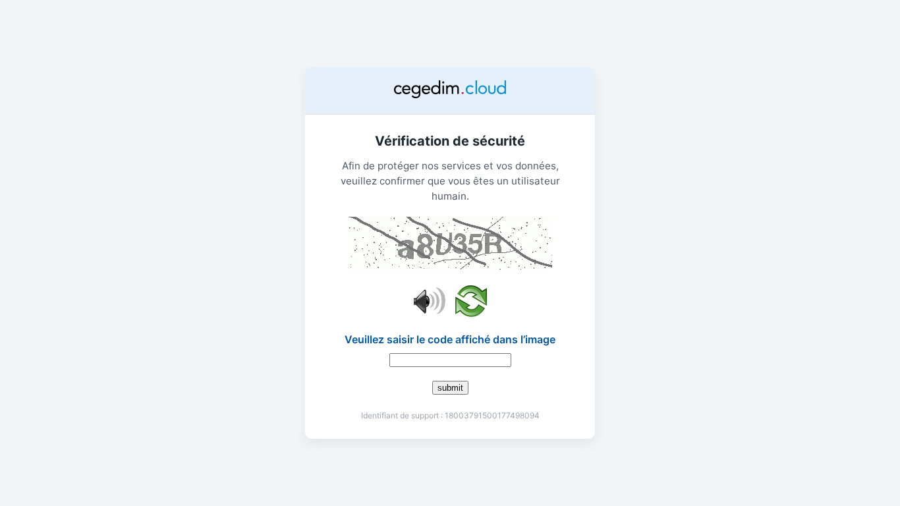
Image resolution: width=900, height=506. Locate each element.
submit (450, 388)
